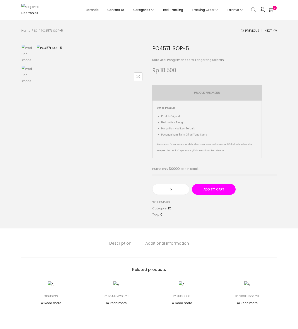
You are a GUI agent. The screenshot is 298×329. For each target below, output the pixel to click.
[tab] (120, 243)
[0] (270, 9)
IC (35, 30)
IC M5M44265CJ (116, 296)
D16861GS (51, 296)
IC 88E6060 (181, 296)
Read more (53, 303)
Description (120, 243)
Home (26, 30)
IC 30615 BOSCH (247, 296)
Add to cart (214, 189)
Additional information (167, 243)
